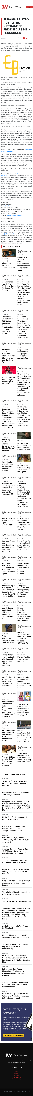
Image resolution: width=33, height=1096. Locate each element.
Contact (16, 1075)
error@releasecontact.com (9, 234)
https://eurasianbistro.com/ (14, 215)
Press (16, 1071)
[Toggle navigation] (29, 7)
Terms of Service (16, 1077)
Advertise (16, 1073)
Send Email (8, 206)
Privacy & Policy (16, 1079)
